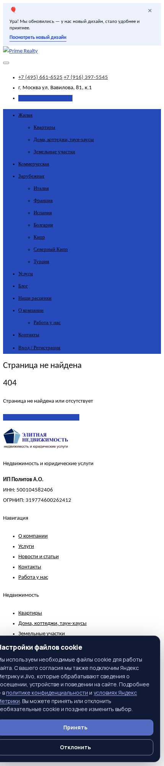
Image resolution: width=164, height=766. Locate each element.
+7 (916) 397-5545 (86, 77)
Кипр (39, 237)
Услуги (25, 273)
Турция (41, 261)
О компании (30, 310)
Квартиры (44, 127)
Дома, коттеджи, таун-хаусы (64, 139)
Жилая (25, 115)
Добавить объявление (45, 98)
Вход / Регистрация (39, 347)
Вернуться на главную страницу (41, 417)
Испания (43, 212)
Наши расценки (34, 298)
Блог (23, 286)
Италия (41, 188)
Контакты (28, 334)
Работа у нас (47, 322)
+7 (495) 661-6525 (40, 77)
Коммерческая (33, 164)
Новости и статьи (38, 557)
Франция (43, 200)
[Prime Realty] (20, 51)
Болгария (43, 225)
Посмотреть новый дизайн (38, 37)
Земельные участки (54, 151)
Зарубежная (31, 176)
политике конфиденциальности (47, 692)
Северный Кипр (51, 249)
